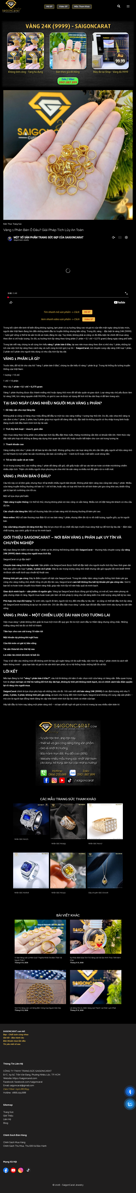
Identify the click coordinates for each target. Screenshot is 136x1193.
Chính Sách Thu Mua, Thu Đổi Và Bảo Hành (24, 1146)
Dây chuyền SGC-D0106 (98, 893)
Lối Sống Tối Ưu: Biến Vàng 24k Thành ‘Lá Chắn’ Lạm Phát (93, 1008)
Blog (5, 1123)
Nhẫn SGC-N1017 (95, 844)
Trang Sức (8, 1112)
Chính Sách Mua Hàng (14, 1142)
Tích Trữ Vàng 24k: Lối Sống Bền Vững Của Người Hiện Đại (38, 1008)
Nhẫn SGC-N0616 (21, 893)
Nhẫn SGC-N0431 (59, 893)
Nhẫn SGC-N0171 (21, 839)
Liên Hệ (7, 1119)
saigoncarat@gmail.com (22, 1085)
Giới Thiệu (8, 1115)
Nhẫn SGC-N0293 (59, 844)
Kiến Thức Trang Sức (12, 224)
